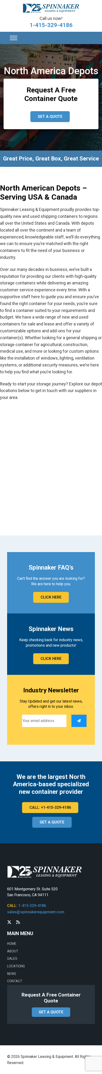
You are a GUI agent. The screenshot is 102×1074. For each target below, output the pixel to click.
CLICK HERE (51, 597)
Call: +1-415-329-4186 (50, 807)
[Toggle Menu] (13, 38)
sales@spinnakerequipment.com (35, 912)
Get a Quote (50, 116)
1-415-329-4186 (51, 25)
